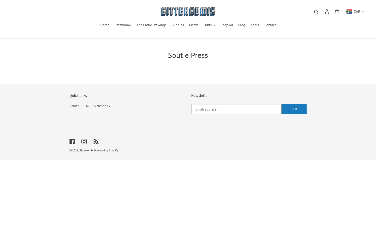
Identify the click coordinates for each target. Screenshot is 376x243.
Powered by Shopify (106, 150)
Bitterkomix (86, 150)
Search (74, 106)
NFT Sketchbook (98, 106)
